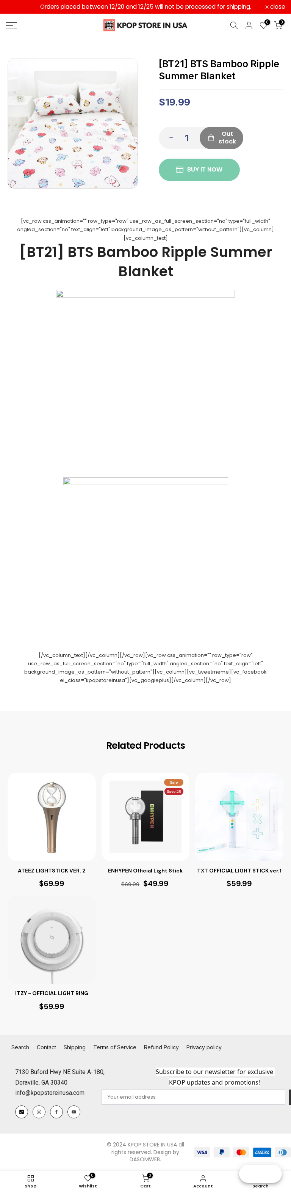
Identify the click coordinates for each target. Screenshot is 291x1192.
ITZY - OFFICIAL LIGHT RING (51, 993)
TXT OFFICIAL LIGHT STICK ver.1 (239, 870)
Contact (46, 1047)
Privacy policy (204, 1047)
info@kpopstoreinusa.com (49, 1092)
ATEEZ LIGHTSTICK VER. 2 (52, 870)
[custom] (21, 1111)
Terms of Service (114, 1047)
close (17, 7)
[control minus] (169, 138)
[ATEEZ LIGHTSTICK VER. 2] (52, 817)
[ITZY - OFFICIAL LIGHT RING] (52, 940)
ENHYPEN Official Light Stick (145, 870)
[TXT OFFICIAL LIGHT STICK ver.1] (239, 817)
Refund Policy (161, 1047)
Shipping (75, 1047)
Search (20, 1047)
